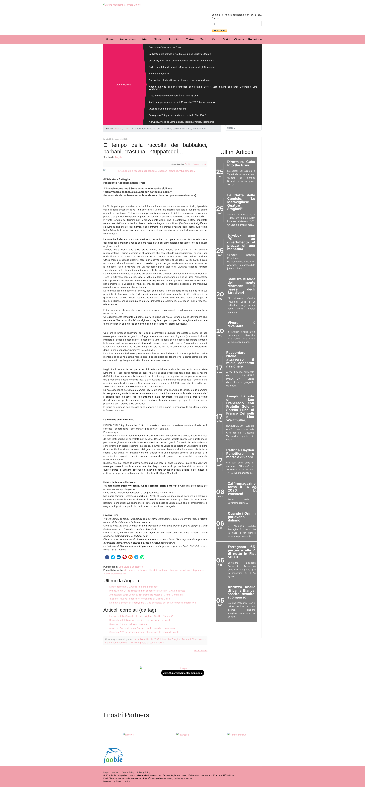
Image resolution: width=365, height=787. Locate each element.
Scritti (226, 39)
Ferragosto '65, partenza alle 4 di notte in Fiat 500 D (177, 115)
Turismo (191, 39)
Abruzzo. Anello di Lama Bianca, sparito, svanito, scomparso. (182, 122)
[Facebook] (231, 7)
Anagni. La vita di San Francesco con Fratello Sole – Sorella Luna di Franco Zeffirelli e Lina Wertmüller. (203, 88)
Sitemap (115, 772)
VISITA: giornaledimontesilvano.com (182, 672)
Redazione (255, 39)
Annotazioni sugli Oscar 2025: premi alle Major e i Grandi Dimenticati (146, 594)
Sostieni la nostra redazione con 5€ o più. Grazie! (237, 16)
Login (106, 772)
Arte (144, 39)
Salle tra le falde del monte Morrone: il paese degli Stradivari (182, 67)
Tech (203, 39)
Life (213, 39)
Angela (118, 157)
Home (109, 39)
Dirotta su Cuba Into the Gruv (165, 47)
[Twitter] (242, 7)
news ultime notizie (115, 573)
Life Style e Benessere (131, 566)
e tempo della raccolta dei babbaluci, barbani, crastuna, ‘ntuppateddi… (166, 570)
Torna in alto (200, 650)
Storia (158, 39)
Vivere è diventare (159, 73)
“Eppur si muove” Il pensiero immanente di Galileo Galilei (139, 598)
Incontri (174, 39)
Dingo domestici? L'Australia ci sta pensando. (133, 586)
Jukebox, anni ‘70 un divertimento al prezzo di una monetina (181, 60)
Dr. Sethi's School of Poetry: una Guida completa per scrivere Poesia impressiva (152, 602)
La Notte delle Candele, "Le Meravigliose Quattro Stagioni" (180, 54)
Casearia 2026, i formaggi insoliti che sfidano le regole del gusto (144, 632)
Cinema (239, 39)
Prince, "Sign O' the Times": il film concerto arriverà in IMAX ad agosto (147, 590)
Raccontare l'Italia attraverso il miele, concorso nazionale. (180, 80)
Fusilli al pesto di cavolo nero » (148, 642)
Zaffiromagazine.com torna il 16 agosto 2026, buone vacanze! (182, 102)
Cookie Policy (128, 772)
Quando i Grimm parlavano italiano (167, 109)
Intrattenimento (127, 39)
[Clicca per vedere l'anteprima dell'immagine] (155, 171)
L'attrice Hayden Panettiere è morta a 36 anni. (174, 95)
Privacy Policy (143, 772)
